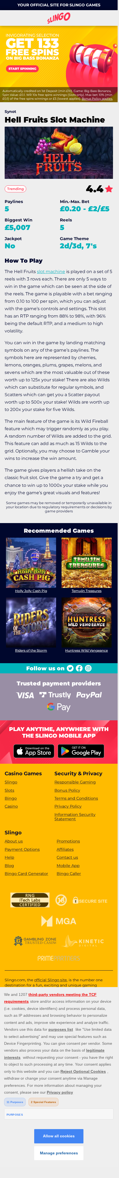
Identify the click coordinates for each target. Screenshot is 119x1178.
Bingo (11, 798)
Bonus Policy (67, 790)
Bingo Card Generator (26, 873)
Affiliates (65, 849)
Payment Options (22, 849)
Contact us (67, 857)
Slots (9, 790)
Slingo (11, 782)
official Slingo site (50, 980)
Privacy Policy (68, 806)
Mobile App (68, 865)
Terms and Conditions (76, 798)
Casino (11, 806)
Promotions (68, 841)
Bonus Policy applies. (97, 99)
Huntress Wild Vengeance (86, 650)
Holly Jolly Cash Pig (31, 591)
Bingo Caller (69, 873)
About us (14, 841)
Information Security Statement (74, 817)
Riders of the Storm (31, 650)
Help (9, 857)
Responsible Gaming (75, 782)
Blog (9, 865)
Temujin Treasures (86, 591)
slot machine (51, 271)
